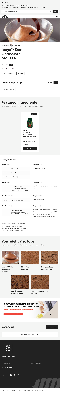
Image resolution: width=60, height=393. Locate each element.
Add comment (51, 327)
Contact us (6, 363)
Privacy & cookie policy (28, 390)
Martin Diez (17, 45)
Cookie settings (39, 390)
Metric (50, 82)
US (55, 82)
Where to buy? (7, 367)
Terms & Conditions (15, 390)
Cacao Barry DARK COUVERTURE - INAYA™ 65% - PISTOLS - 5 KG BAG (19, 188)
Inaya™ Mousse (9, 89)
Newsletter (36, 363)
